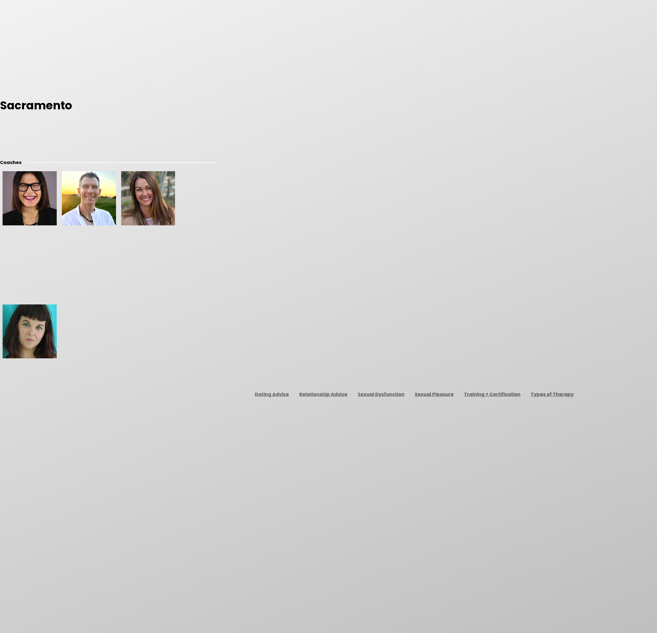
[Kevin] (89, 198)
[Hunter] (30, 198)
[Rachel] (30, 331)
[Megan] (148, 198)
